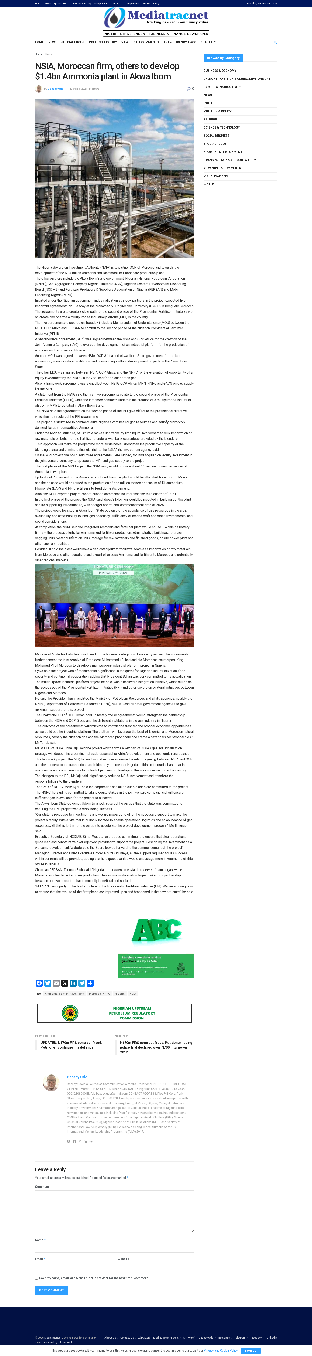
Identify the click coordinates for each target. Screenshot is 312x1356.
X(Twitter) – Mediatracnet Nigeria (158, 1337)
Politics (211, 103)
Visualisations (216, 176)
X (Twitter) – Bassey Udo (198, 1337)
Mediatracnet (52, 1337)
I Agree (250, 1350)
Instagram (224, 1337)
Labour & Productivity (222, 87)
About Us (110, 1337)
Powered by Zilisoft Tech (58, 1342)
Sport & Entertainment (223, 152)
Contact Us (127, 1337)
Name (40, 1240)
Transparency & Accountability (141, 3)
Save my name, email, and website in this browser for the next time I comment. (94, 1278)
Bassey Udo (55, 88)
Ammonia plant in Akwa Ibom (64, 993)
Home (38, 3)
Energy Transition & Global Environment (237, 79)
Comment (43, 1187)
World (209, 184)
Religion (210, 119)
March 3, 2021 (78, 88)
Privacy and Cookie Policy (221, 1350)
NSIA (133, 993)
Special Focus (62, 3)
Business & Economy (220, 70)
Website (123, 1259)
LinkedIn (272, 1337)
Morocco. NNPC (99, 993)
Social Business (216, 135)
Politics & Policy (82, 3)
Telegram (240, 1337)
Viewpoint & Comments (107, 3)
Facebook (256, 1337)
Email (40, 1259)
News (48, 3)
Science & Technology (222, 127)
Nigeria (120, 993)
